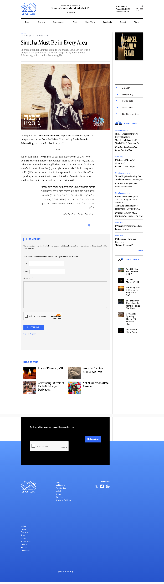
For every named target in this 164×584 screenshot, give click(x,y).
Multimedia (60, 485)
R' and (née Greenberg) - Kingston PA (125, 242)
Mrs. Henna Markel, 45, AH (132, 280)
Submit (123, 22)
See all (140, 251)
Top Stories (61, 488)
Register (33, 334)
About (136, 22)
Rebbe (23, 33)
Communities (58, 22)
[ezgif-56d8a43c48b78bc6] (129, 46)
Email (26, 272)
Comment (28, 279)
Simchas (59, 497)
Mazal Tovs (90, 22)
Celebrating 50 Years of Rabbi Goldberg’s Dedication (51, 386)
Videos (24, 545)
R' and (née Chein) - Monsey (128, 227)
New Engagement (122, 131)
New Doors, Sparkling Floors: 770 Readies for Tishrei (131, 318)
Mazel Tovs (25, 542)
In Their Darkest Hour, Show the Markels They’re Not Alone (133, 304)
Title (25, 264)
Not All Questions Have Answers (96, 384)
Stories (24, 548)
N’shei (74, 22)
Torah (27, 22)
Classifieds (107, 22)
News (58, 482)
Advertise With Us (63, 500)
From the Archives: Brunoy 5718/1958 (93, 370)
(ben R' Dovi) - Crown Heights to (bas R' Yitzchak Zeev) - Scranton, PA (127, 138)
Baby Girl (118, 223)
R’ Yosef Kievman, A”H (50, 368)
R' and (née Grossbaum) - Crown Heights (125, 163)
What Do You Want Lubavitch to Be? (133, 271)
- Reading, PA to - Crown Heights (129, 178)
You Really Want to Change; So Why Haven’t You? (133, 291)
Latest (23, 526)
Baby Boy (119, 157)
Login (25, 334)
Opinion (41, 22)
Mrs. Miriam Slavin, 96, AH (132, 331)
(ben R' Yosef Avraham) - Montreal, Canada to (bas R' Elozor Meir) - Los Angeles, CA (127, 202)
